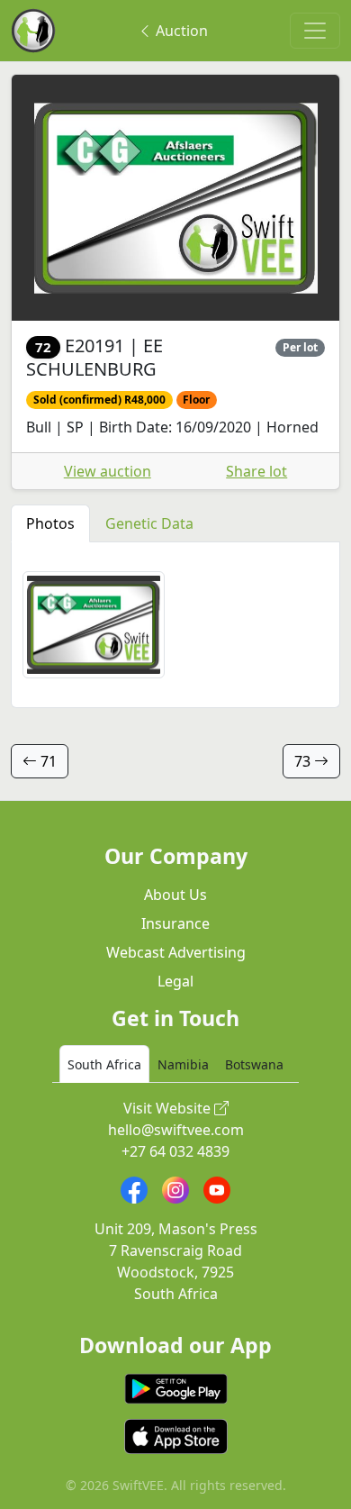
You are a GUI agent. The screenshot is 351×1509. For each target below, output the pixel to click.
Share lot (256, 471)
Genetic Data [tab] (149, 523)
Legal (176, 981)
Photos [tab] (50, 523)
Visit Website (168, 1108)
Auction (180, 31)
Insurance (175, 923)
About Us (175, 894)
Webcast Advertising (176, 952)
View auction (107, 471)
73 (304, 761)
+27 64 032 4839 (176, 1151)
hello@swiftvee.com (176, 1130)
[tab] (104, 1064)
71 (47, 761)
